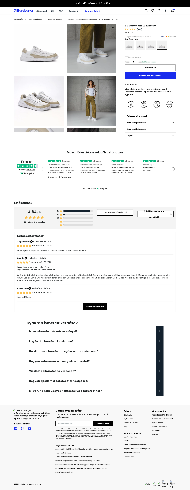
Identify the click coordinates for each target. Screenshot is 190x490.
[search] (146, 10)
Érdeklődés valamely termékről (154, 214)
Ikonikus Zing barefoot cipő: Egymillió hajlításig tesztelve (78, 461)
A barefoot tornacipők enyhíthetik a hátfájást (73, 457)
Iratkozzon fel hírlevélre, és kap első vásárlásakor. (81, 415)
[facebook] (15, 428)
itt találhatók (67, 438)
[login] (159, 10)
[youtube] (29, 428)
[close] (174, 3)
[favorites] (152, 10)
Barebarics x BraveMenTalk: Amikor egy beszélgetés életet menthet (82, 464)
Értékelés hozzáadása (113, 212)
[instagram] (22, 428)
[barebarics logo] (23, 10)
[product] (129, 45)
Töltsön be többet (95, 306)
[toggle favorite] (113, 27)
